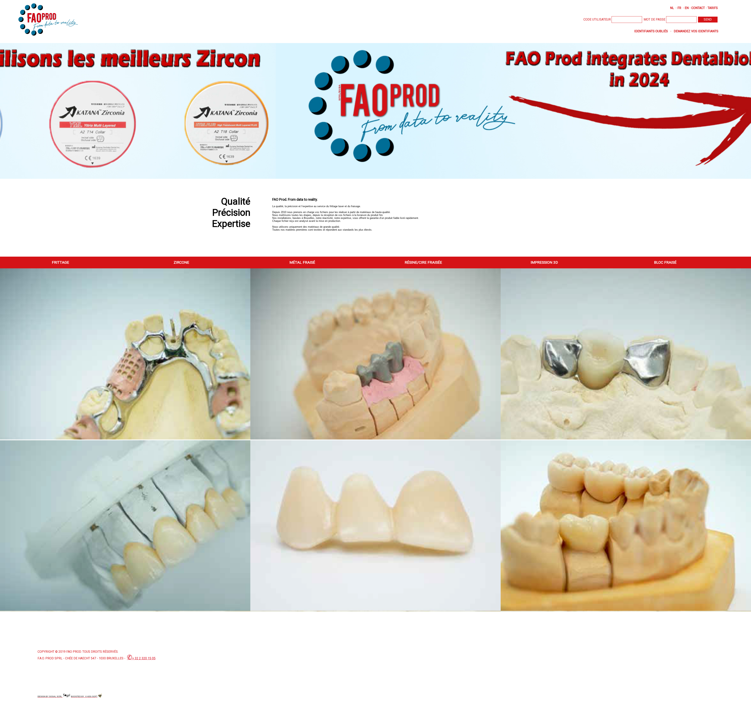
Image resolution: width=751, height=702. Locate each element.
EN (687, 8)
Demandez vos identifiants (696, 31)
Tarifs (713, 8)
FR (679, 8)
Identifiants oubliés (651, 31)
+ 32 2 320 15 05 (141, 658)
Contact (698, 8)
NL (672, 8)
